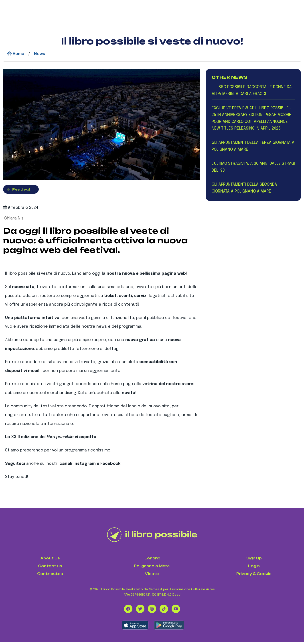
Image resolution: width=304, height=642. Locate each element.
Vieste (152, 574)
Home (18, 54)
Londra (152, 558)
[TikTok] (164, 609)
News (39, 54)
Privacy (244, 574)
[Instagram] (152, 609)
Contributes (50, 574)
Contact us (50, 566)
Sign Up (254, 558)
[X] (140, 609)
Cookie (264, 574)
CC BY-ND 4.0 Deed (166, 594)
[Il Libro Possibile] (152, 534)
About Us (50, 558)
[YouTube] (176, 609)
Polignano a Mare (152, 566)
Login (254, 566)
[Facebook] (128, 609)
